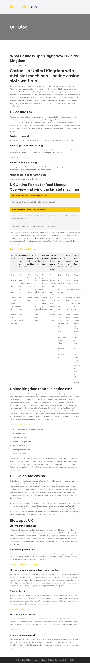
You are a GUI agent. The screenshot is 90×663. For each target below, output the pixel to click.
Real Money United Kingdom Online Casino (25, 565)
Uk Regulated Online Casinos (20, 157)
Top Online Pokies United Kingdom (23, 249)
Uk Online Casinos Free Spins (20, 424)
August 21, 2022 (17, 65)
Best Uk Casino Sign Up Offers (21, 609)
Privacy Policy (69, 660)
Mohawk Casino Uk (17, 630)
